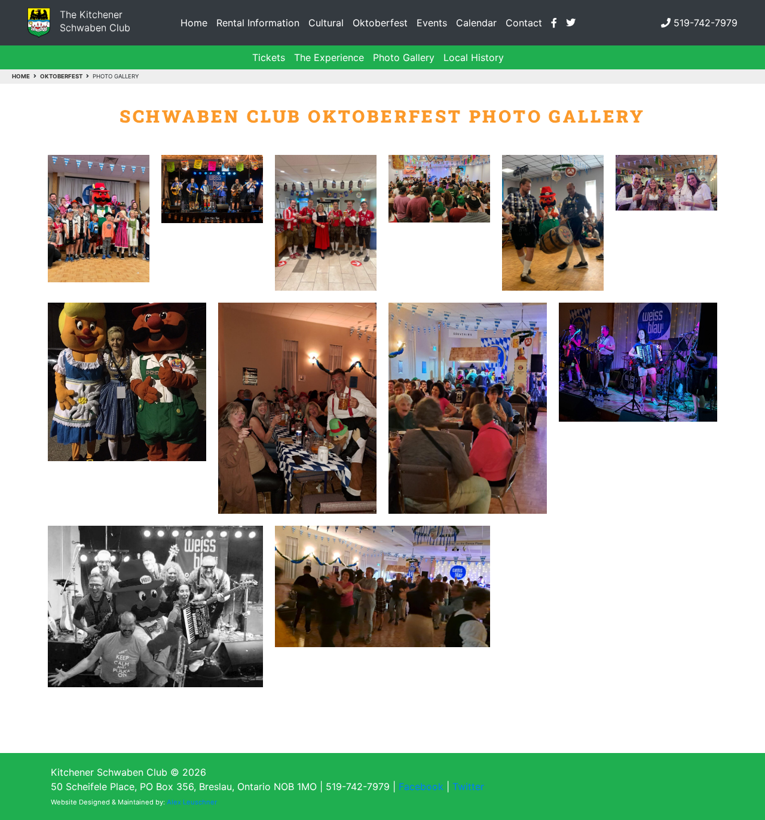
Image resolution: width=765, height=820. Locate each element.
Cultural (326, 23)
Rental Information (257, 23)
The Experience (329, 57)
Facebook (421, 786)
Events (432, 23)
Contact (524, 23)
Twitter (468, 786)
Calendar (476, 23)
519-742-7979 (706, 23)
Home (193, 23)
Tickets (268, 57)
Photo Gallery (403, 57)
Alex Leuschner (192, 802)
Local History (473, 57)
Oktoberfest (380, 23)
